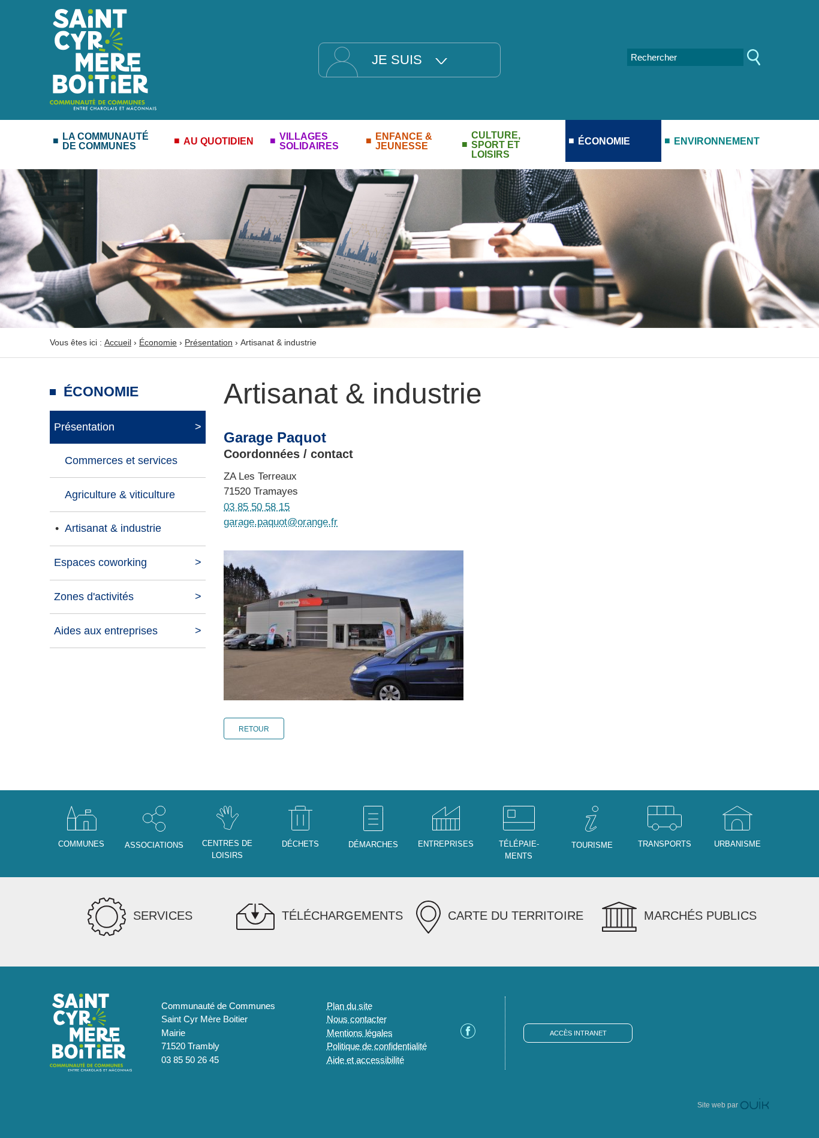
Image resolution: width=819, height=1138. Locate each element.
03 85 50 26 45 (190, 1060)
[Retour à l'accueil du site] (103, 58)
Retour (254, 729)
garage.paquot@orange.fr (281, 522)
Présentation (209, 342)
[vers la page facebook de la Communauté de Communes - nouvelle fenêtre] (467, 1035)
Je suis (397, 59)
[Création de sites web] (754, 1105)
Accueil (117, 342)
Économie (158, 342)
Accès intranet (578, 1033)
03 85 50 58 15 (257, 507)
